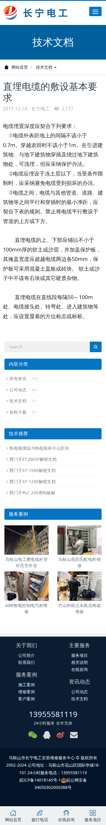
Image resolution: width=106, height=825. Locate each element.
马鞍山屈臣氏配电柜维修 (79, 562)
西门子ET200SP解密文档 (33, 459)
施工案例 (26, 684)
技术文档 (45, 67)
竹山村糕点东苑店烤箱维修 (79, 608)
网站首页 (19, 67)
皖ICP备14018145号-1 (40, 780)
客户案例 (26, 698)
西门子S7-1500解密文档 (32, 470)
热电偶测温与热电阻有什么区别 (39, 448)
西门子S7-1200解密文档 (32, 481)
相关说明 (79, 662)
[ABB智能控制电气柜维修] (26, 586)
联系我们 (26, 662)
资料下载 (22, 412)
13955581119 (53, 714)
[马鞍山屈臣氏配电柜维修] (79, 540)
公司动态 (22, 389)
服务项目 (79, 655)
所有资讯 (23, 378)
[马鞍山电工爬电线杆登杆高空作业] (26, 540)
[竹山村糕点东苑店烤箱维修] (79, 586)
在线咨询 (79, 669)
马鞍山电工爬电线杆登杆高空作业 (26, 562)
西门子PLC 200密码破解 (32, 492)
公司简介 (26, 655)
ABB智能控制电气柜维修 (26, 608)
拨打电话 (40, 819)
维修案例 (26, 691)
